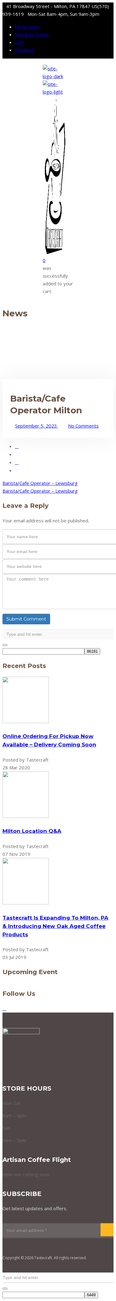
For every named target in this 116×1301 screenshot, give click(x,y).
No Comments (83, 426)
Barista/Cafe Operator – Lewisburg (40, 483)
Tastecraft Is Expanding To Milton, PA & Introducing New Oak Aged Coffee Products (55, 926)
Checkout (24, 50)
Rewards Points (32, 34)
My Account (27, 27)
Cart (19, 42)
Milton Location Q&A (31, 831)
